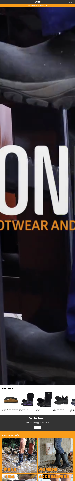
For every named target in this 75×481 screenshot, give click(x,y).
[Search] (67, 2)
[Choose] (17, 406)
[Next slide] (71, 402)
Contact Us (37, 427)
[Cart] (72, 2)
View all (71, 389)
